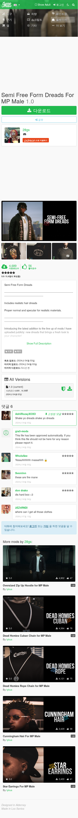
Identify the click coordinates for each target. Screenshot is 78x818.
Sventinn (20, 473)
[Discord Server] (25, 134)
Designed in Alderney (13, 805)
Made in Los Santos (12, 808)
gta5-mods (21, 431)
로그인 (33, 526)
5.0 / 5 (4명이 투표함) (10, 276)
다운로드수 (14, 268)
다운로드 (41, 110)
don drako (21, 490)
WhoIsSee (21, 456)
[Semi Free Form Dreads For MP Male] (39, 221)
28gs (26, 129)
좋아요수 (32, 268)
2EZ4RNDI (21, 507)
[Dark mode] (67, 4)
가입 (46, 526)
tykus (9, 589)
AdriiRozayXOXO (25, 414)
